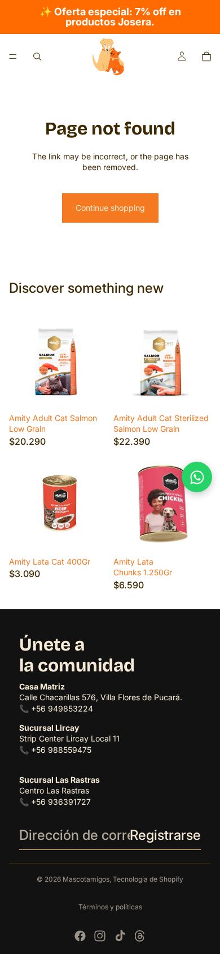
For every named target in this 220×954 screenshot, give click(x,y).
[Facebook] (80, 936)
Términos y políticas (110, 907)
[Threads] (140, 936)
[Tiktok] (120, 936)
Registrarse (165, 835)
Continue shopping (110, 208)
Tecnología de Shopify (148, 879)
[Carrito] (206, 56)
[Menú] (13, 57)
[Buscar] (37, 56)
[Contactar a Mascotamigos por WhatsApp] (197, 477)
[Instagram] (100, 936)
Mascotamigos (86, 879)
